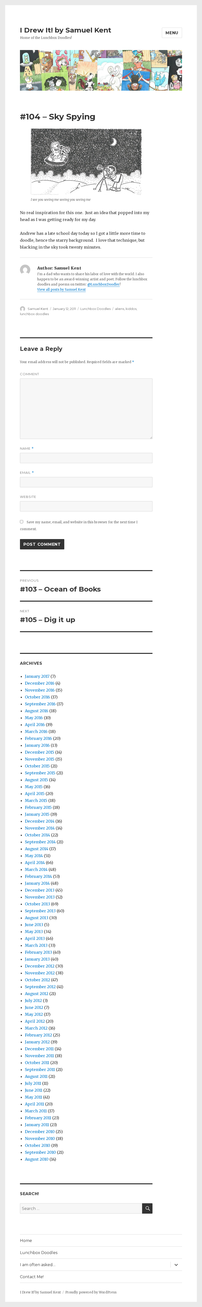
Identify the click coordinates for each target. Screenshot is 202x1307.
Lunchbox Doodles (95, 309)
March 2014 (36, 869)
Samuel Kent (38, 309)
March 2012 (36, 1028)
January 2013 (37, 959)
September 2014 (40, 841)
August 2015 (36, 779)
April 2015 (35, 793)
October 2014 (37, 834)
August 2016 (36, 710)
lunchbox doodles (34, 314)
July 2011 (33, 1083)
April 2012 (35, 1021)
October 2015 (37, 766)
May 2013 (34, 931)
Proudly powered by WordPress (91, 1292)
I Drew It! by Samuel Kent (65, 30)
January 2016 (37, 745)
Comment (29, 374)
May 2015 (34, 786)
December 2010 (40, 1131)
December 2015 (39, 752)
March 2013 (36, 945)
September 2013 (40, 910)
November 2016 (40, 690)
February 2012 (38, 1035)
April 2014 (35, 862)
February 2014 (38, 876)
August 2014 (36, 848)
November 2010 (40, 1138)
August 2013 (36, 917)
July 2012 (33, 1000)
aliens (119, 309)
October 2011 (37, 1062)
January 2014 (37, 883)
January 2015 (37, 814)
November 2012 (40, 972)
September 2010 (40, 1152)
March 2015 (36, 800)
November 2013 (40, 897)
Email (27, 473)
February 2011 (38, 1117)
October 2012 (37, 979)
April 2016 (35, 724)
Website (28, 497)
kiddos (131, 309)
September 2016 (40, 703)
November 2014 (40, 828)
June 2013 (34, 924)
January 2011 (37, 1124)
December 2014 (39, 821)
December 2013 (39, 890)
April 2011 (34, 1104)
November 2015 (39, 759)
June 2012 (34, 1007)
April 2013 (35, 938)
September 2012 (40, 986)
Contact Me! (32, 1276)
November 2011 (39, 1055)
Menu (172, 33)
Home (26, 1240)
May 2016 (34, 717)
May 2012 (34, 1014)
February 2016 (38, 738)
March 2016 (36, 731)
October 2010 (37, 1145)
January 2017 (37, 676)
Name (27, 448)
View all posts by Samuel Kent (61, 290)
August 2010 (37, 1159)
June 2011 (33, 1090)
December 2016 (39, 683)
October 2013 (37, 903)
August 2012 (36, 993)
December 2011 (39, 1048)
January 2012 (37, 1041)
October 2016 (37, 697)
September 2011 (40, 1069)
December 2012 (39, 966)
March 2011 (36, 1110)
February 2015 (38, 807)
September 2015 (40, 772)
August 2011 (36, 1076)
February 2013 (38, 952)
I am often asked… (37, 1264)
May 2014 (34, 855)
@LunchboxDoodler (103, 284)
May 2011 (33, 1097)
